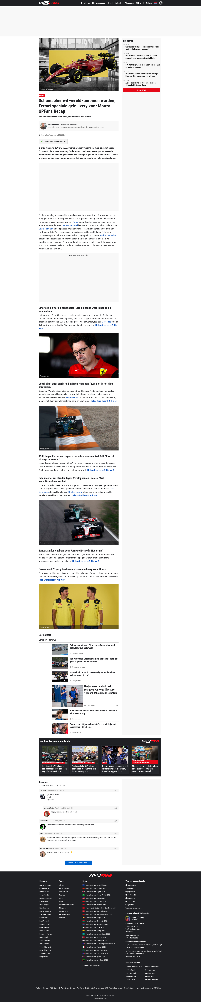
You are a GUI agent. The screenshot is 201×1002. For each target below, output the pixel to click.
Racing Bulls (63, 911)
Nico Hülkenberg (45, 950)
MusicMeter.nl (150, 973)
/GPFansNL (131, 895)
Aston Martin (64, 888)
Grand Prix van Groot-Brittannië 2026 (98, 914)
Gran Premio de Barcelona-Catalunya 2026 (100, 908)
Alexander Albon (45, 914)
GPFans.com (150, 970)
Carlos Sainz (43, 918)
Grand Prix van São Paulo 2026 (96, 950)
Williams (62, 918)
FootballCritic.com (152, 967)
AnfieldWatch (130, 980)
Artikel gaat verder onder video (78, 255)
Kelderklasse (149, 976)
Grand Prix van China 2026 (95, 888)
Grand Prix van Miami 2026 (95, 898)
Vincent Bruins (53, 125)
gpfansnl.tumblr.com (134, 908)
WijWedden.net (131, 976)
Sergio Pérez (43, 957)
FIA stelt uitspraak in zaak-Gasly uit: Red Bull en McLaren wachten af (143, 66)
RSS (51, 988)
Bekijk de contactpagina (133, 956)
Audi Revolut (63, 892)
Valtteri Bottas (44, 953)
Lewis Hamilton (46, 229)
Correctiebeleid (129, 988)
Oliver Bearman (44, 927)
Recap (41, 96)
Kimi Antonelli (44, 921)
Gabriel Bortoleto (45, 947)
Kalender (118, 3)
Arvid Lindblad (44, 940)
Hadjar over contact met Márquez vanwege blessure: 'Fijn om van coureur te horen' (142, 75)
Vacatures (80, 988)
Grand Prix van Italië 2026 (94, 927)
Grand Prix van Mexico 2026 (95, 947)
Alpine (61, 885)
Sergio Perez (72, 397)
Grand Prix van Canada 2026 (95, 901)
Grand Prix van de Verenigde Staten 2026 (100, 944)
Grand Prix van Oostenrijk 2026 (96, 911)
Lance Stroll (43, 937)
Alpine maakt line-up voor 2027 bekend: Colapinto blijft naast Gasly (141, 84)
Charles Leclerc (75, 492)
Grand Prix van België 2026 (95, 918)
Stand (110, 3)
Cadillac (62, 895)
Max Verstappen (98, 3)
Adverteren (65, 988)
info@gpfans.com (132, 935)
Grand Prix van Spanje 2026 (95, 931)
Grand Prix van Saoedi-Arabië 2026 (98, 895)
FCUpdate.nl (130, 970)
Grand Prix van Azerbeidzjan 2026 (97, 934)
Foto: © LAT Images (46, 89)
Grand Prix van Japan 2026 (95, 892)
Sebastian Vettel (70, 225)
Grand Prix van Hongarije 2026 (96, 921)
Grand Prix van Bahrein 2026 (95, 937)
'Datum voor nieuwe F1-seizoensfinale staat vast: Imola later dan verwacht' (142, 48)
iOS (106, 988)
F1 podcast (129, 3)
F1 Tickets (147, 3)
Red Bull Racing (64, 914)
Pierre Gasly (43, 901)
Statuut (72, 988)
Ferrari (75, 222)
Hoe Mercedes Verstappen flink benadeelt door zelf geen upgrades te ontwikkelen (141, 57)
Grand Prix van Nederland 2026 (96, 924)
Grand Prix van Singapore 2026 (96, 940)
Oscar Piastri (44, 895)
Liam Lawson (44, 908)
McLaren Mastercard (66, 905)
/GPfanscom (132, 885)
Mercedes (106, 322)
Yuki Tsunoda (44, 944)
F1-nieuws (141, 90)
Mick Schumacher (108, 235)
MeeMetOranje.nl (151, 980)
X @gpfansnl (130, 888)
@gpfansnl (131, 892)
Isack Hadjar (44, 905)
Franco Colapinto (45, 898)
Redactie (39, 988)
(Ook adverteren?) (95, 965)
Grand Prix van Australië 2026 (96, 885)
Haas (61, 901)
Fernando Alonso (45, 934)
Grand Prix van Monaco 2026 (96, 905)
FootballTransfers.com (134, 967)
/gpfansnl (131, 901)
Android (101, 988)
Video (138, 3)
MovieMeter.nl (131, 973)
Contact (57, 988)
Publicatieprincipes (115, 988)
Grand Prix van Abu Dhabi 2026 (96, 960)
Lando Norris (44, 892)
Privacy (46, 988)
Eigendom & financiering (144, 988)
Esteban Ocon (44, 931)
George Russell (44, 924)
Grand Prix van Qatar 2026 (95, 957)
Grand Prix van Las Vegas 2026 (96, 953)
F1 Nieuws (85, 3)
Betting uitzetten (91, 988)
